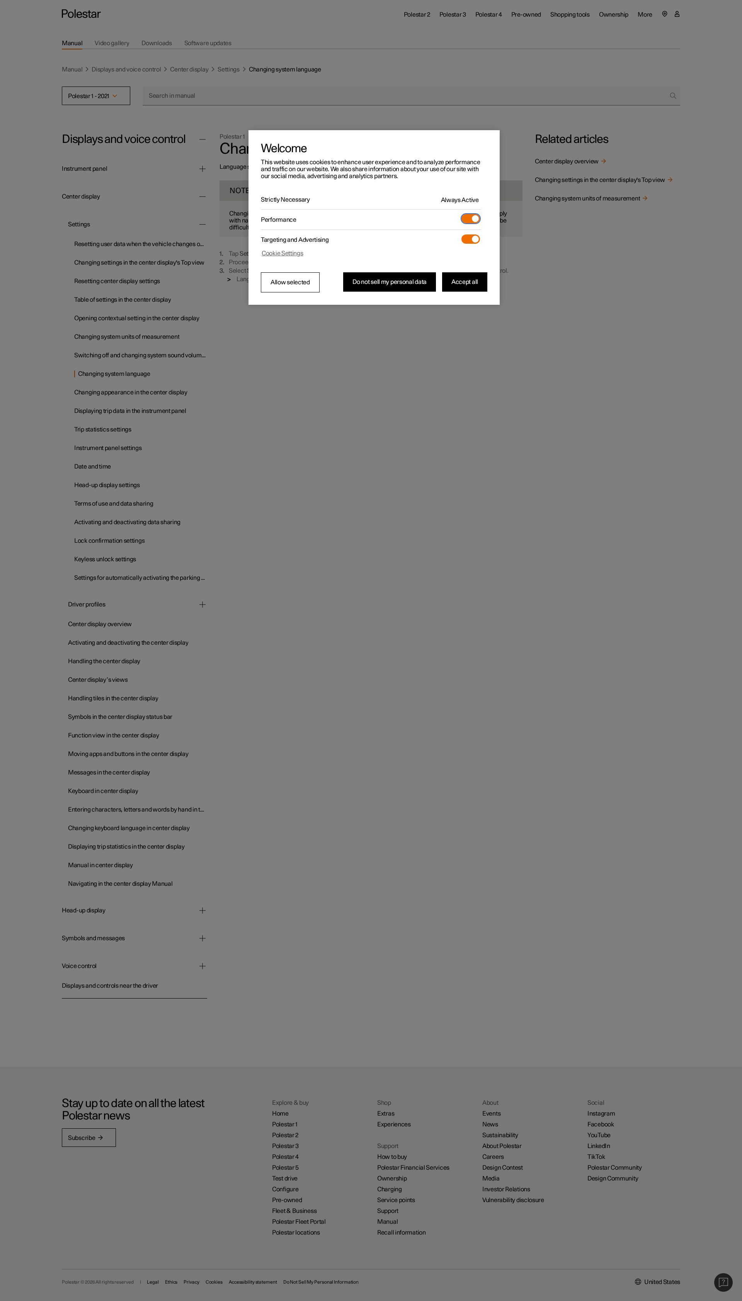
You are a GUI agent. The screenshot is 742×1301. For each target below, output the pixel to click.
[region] (374, 217)
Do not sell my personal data (389, 282)
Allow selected (290, 282)
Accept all (464, 282)
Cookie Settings (282, 253)
